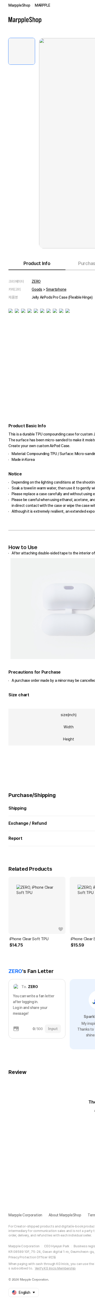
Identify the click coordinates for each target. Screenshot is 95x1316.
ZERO (36, 281)
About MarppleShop (65, 1215)
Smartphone (56, 289)
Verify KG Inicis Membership (55, 1268)
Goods (37, 289)
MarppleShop (19, 5)
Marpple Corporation (25, 1215)
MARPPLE (42, 5)
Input (53, 1029)
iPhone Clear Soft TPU (29, 939)
